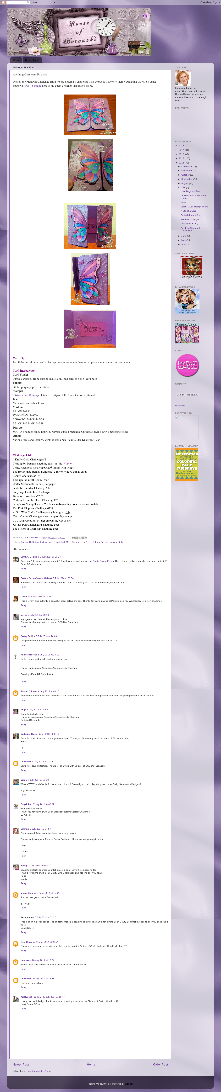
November (187, 170)
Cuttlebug (34, 542)
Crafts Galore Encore (104, 561)
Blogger (129, 1084)
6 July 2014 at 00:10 (48, 691)
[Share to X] (79, 537)
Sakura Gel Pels (101, 542)
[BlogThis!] (76, 537)
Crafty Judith (28, 636)
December (187, 166)
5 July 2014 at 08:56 (63, 578)
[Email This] (73, 537)
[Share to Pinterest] (85, 537)
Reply (23, 568)
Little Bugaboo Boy (190, 191)
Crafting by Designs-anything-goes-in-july (37, 463)
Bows (183, 202)
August (185, 183)
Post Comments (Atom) (39, 1071)
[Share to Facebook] (82, 537)
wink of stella (116, 542)
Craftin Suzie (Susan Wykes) (36, 578)
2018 (182, 145)
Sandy (24, 865)
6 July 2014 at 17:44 (42, 761)
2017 (182, 150)
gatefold (60, 542)
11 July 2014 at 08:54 (47, 942)
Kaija (23, 709)
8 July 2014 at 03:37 (45, 917)
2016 (182, 154)
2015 (182, 158)
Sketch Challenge (190, 219)
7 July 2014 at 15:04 (48, 893)
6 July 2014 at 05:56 (37, 709)
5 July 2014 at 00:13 (50, 557)
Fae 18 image (33, 85)
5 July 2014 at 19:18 (38, 615)
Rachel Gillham (29, 691)
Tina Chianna (28, 942)
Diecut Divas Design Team (194, 207)
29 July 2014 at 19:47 (54, 997)
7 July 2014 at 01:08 (38, 780)
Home (16, 60)
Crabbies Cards (29, 734)
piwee (24, 615)
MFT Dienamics (74, 542)
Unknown (26, 761)
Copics (24, 542)
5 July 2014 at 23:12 (48, 655)
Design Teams (32, 60)
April (184, 244)
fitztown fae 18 (47, 542)
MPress (87, 542)
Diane (24, 780)
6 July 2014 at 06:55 (49, 734)
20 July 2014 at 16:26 (43, 978)
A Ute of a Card (188, 211)
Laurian (25, 829)
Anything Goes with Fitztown (190, 229)
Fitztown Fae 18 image (26, 395)
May (183, 240)
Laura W (25, 596)
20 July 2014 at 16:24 (43, 960)
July (183, 187)
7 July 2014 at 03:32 (43, 804)
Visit (180, 406)
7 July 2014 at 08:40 (38, 865)
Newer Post (21, 1064)
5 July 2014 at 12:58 (41, 596)
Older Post (160, 1064)
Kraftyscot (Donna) (31, 997)
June (184, 236)
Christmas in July (189, 223)
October (185, 175)
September (187, 179)
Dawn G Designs (30, 557)
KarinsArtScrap (29, 655)
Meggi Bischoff (29, 893)
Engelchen (26, 804)
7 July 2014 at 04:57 (40, 829)
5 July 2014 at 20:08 (46, 636)
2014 (182, 163)
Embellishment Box (190, 215)
